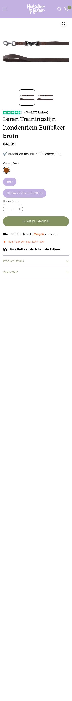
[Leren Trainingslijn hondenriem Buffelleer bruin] (6, 170)
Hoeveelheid (10, 201)
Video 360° (10, 272)
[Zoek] (59, 9)
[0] (66, 9)
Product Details (13, 261)
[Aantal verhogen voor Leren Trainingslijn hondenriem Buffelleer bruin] (19, 209)
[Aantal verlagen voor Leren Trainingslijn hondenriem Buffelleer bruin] (6, 209)
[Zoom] (64, 24)
